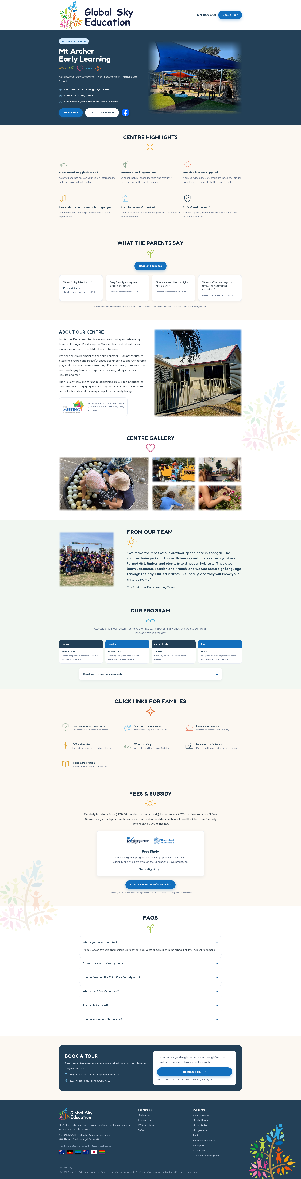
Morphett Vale (201, 1120)
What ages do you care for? (100, 942)
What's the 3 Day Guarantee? (101, 991)
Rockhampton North (204, 1140)
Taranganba (199, 1150)
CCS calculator (146, 1125)
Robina (196, 1135)
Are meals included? (95, 1005)
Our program (145, 1120)
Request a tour (192, 1072)
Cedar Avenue (201, 1115)
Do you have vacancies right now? (104, 963)
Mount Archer (200, 1125)
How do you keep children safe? (102, 1019)
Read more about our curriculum (104, 674)
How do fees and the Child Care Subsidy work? (111, 977)
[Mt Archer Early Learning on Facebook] (125, 112)
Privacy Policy (65, 1167)
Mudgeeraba (200, 1130)
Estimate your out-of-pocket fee (150, 884)
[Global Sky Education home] (96, 15)
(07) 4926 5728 (206, 15)
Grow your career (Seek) (206, 1155)
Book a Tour (230, 15)
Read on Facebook (150, 266)
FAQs (141, 1130)
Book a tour (144, 1115)
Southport (198, 1145)
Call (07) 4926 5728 (102, 112)
